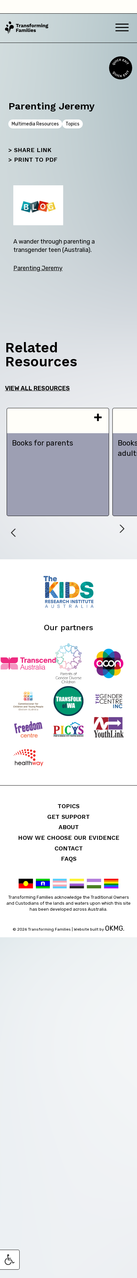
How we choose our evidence (68, 837)
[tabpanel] (58, 462)
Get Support (68, 816)
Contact (69, 848)
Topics (68, 806)
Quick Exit (119, 68)
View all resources (37, 388)
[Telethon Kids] (68, 606)
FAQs (68, 858)
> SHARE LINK (30, 149)
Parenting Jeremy (38, 268)
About (69, 826)
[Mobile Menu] (122, 28)
